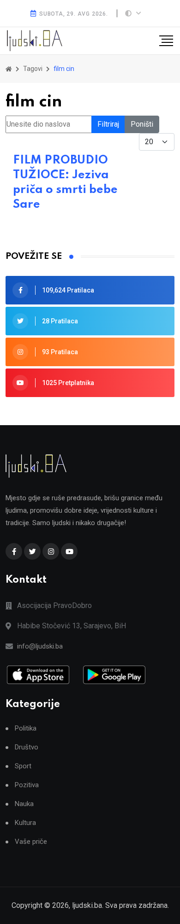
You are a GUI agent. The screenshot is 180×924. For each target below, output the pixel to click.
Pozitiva (27, 785)
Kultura (25, 822)
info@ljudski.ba (40, 646)
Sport (23, 766)
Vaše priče (31, 841)
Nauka (24, 804)
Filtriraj (108, 124)
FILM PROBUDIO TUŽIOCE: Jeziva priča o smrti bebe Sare (65, 182)
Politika (25, 728)
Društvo (26, 747)
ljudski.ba (87, 905)
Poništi (142, 124)
